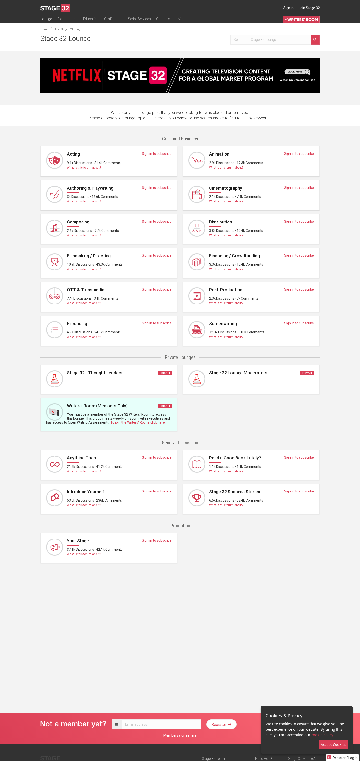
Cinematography (225, 188)
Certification (113, 19)
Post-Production (225, 289)
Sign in (288, 8)
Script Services (139, 19)
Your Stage (78, 540)
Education (91, 19)
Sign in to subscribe (157, 154)
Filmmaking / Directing (89, 255)
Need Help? (263, 759)
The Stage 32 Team (210, 759)
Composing (78, 221)
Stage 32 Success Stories (234, 491)
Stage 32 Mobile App (304, 759)
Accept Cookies (333, 744)
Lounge (46, 19)
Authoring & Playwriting (90, 188)
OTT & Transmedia (85, 289)
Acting (73, 154)
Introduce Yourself (85, 491)
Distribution (220, 221)
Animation (219, 154)
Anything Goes (81, 457)
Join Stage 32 (309, 8)
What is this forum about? (84, 167)
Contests (163, 19)
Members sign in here (180, 735)
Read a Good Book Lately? (235, 457)
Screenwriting (223, 323)
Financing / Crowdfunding (234, 255)
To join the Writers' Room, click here (137, 422)
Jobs (74, 19)
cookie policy (322, 734)
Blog (60, 19)
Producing (77, 323)
